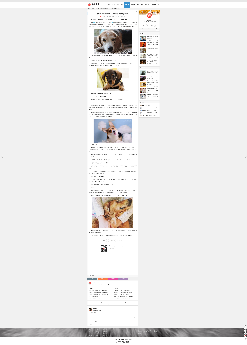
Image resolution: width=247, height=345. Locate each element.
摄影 (146, 4)
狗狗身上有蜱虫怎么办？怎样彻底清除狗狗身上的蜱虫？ (152, 73)
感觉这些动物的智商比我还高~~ (95, 298)
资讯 (118, 4)
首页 (109, 4)
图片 (140, 0)
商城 (149, 4)
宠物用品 (90, 335)
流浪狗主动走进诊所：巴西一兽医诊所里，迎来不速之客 (152, 56)
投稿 (148, 0)
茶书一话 (152, 0)
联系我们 (157, 0)
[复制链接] (118, 240)
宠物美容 (105, 333)
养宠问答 (97, 331)
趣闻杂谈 (154, 4)
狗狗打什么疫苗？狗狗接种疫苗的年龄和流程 (123, 292)
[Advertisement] (112, 265)
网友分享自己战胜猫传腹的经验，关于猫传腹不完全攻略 (152, 96)
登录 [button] (90, 0)
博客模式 (113, 4)
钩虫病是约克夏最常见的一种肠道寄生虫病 (122, 298)
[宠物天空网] (95, 6)
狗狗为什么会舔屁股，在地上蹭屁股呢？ (122, 294)
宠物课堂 (127, 4)
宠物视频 (90, 331)
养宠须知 (102, 278)
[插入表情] (132, 318)
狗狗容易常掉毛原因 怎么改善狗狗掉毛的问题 (123, 290)
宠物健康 (97, 8)
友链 (145, 0)
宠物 (122, 4)
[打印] (115, 16)
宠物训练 (97, 333)
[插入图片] (135, 318)
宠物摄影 (97, 329)
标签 (143, 0)
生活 (142, 4)
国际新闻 (105, 329)
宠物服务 (133, 4)
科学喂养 (105, 331)
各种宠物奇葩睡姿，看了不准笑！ (95, 296)
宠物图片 (90, 329)
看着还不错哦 (146, 105)
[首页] (245, 326)
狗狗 (94, 22)
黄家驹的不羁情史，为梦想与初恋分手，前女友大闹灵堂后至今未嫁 (152, 44)
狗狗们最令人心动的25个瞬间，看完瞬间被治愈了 (99, 292)
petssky (96, 282)
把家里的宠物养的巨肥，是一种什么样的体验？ (123, 296)
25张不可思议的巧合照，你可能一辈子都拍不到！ (99, 294)
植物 (138, 4)
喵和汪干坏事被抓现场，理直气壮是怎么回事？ (98, 290)
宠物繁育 (97, 335)
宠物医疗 (123, 278)
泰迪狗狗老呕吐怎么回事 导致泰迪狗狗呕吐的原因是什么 (152, 90)
